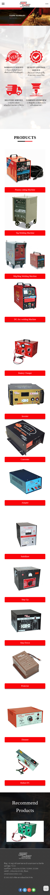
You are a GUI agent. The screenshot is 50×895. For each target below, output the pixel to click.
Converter (25, 459)
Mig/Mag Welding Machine (25, 276)
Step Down (25, 643)
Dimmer (25, 740)
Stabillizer (25, 556)
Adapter (25, 503)
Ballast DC (25, 783)
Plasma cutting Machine (25, 190)
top (46, 889)
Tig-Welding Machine (25, 233)
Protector (25, 686)
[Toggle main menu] (3, 3)
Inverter (25, 416)
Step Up (25, 599)
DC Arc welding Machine (25, 319)
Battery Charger (25, 373)
